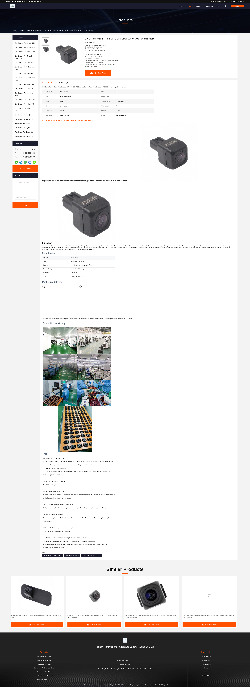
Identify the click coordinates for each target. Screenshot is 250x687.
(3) (23, 128)
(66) (24, 73)
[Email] (30, 162)
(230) (23, 109)
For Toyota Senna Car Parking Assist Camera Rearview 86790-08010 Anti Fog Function (95, 616)
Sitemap (206, 672)
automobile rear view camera (91, 555)
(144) (25, 43)
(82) (24, 94)
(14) (24, 89)
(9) (24, 104)
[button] (14, 599)
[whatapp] (25, 162)
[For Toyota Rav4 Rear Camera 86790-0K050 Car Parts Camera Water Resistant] (153, 595)
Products (190, 6)
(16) (25, 79)
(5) (24, 119)
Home (181, 6)
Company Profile (206, 656)
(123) (25, 47)
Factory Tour (206, 660)
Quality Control (206, 664)
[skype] (21, 162)
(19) (24, 84)
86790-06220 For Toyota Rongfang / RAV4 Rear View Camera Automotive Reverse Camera (37, 616)
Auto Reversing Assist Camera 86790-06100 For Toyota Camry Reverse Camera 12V (210, 616)
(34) (24, 62)
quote (237, 6)
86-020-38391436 (238, 1)
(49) (23, 123)
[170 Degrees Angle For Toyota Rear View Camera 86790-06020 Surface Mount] (66, 53)
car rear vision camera (72, 555)
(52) (25, 68)
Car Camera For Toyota (34, 30)
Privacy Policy (206, 676)
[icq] (34, 162)
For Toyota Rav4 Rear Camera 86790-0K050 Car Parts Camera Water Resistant (151, 616)
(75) (24, 57)
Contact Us (209, 6)
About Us (199, 6)
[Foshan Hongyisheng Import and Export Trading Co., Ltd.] (12, 6)
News (206, 668)
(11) (25, 100)
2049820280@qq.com (220, 1)
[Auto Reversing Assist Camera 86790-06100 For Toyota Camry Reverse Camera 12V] (211, 595)
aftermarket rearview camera (52, 555)
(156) (25, 52)
